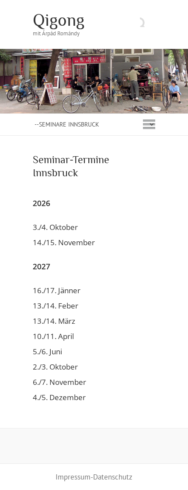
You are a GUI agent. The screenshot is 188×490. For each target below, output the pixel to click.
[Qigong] (94, 53)
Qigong (58, 20)
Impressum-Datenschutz (94, 477)
